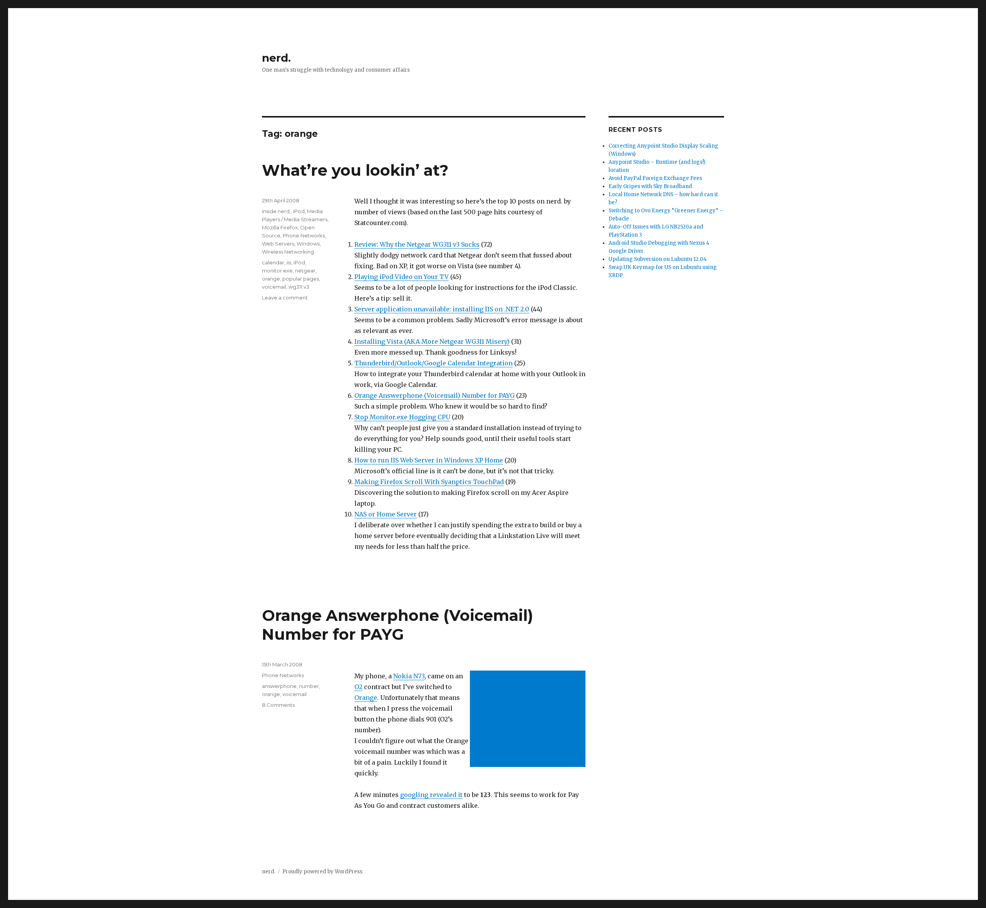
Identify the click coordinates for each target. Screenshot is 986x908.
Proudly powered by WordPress (322, 871)
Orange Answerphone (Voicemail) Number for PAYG (434, 395)
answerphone (279, 686)
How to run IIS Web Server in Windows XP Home (428, 460)
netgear (305, 270)
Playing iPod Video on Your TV (401, 277)
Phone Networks (304, 235)
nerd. (276, 57)
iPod (299, 211)
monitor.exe (277, 270)
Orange (365, 697)
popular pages (300, 279)
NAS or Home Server (385, 514)
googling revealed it (431, 795)
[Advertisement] (529, 719)
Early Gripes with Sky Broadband (650, 186)
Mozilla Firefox (280, 227)
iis (289, 262)
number (309, 686)
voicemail (274, 287)
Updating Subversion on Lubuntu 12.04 (658, 259)
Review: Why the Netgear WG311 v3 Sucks (417, 244)
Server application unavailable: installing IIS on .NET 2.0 (441, 309)
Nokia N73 (408, 676)
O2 (358, 687)
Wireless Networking (288, 252)
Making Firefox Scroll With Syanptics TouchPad (429, 482)
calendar (273, 262)
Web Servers (278, 243)
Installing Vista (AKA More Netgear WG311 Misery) (432, 341)
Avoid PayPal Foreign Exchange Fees (655, 178)
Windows (308, 243)
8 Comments (278, 705)
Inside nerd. (276, 211)
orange (271, 279)
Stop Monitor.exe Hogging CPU (402, 417)
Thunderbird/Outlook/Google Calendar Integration (433, 363)
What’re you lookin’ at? (355, 170)
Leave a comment (285, 297)
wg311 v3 (298, 287)
